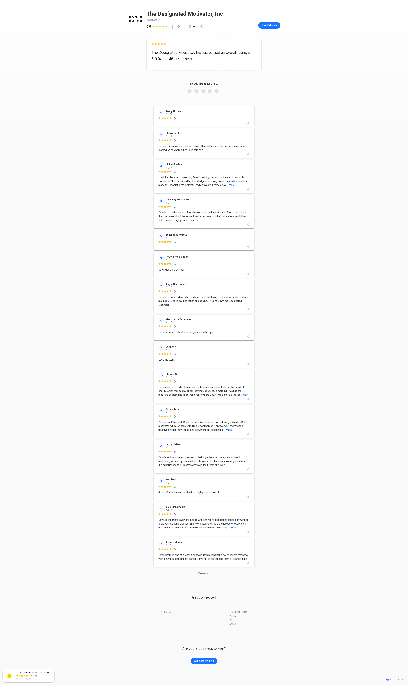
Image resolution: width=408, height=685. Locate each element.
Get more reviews (204, 660)
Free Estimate (269, 25)
